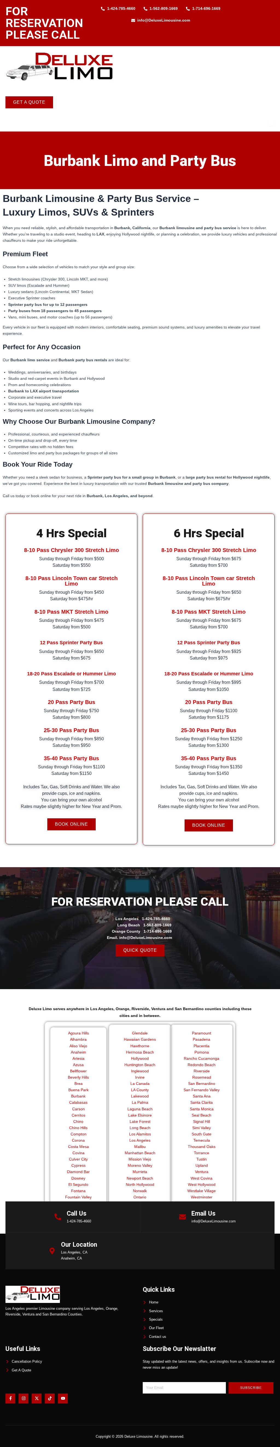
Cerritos (78, 1115)
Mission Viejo (140, 1159)
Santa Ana (202, 1096)
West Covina (201, 1178)
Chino (78, 1121)
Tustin (201, 1159)
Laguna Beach (140, 1109)
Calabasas (78, 1102)
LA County (140, 1090)
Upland (202, 1165)
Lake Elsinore (140, 1115)
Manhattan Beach (140, 1153)
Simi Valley (201, 1128)
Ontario (139, 1197)
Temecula (201, 1140)
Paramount (201, 1033)
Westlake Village (201, 1191)
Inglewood (140, 1071)
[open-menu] (272, 123)
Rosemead (201, 1077)
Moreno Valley (140, 1165)
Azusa (78, 1065)
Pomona (201, 1052)
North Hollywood (140, 1184)
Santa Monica (202, 1109)
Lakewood (140, 1096)
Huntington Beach (139, 1065)
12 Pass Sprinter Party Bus (71, 642)
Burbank (78, 1096)
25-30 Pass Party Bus (71, 730)
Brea (78, 1083)
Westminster (201, 1197)
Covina (78, 1153)
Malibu (140, 1146)
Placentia (201, 1046)
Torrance (201, 1153)
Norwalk (140, 1191)
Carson (78, 1109)
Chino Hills (78, 1128)
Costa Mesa (78, 1146)
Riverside (202, 1071)
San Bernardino (201, 1083)
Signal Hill (201, 1121)
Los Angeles (139, 1140)
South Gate (201, 1134)
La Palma (140, 1102)
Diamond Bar (78, 1171)
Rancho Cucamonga (201, 1058)
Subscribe (251, 1388)
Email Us (203, 1213)
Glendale (140, 1033)
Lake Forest (140, 1121)
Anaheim (78, 1052)
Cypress (78, 1165)
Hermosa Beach (140, 1052)
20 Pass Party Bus (71, 702)
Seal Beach (201, 1115)
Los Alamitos (140, 1134)
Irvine (140, 1077)
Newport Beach (140, 1178)
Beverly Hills (78, 1077)
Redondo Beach (201, 1065)
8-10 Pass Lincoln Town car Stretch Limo (71, 581)
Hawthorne (139, 1046)
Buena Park (78, 1090)
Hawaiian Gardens (140, 1039)
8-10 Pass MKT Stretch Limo (71, 612)
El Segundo (78, 1184)
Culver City (78, 1159)
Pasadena (201, 1039)
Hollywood (140, 1058)
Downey (78, 1178)
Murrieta (140, 1171)
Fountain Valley (78, 1197)
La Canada (140, 1083)
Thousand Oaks (201, 1146)
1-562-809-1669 (157, 925)
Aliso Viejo (78, 1046)
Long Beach (140, 1128)
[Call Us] (57, 1216)
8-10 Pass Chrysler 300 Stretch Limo (71, 550)
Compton (78, 1134)
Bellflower (78, 1071)
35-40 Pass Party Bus (71, 758)
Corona (78, 1140)
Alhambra (78, 1039)
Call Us (76, 1213)
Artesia (78, 1058)
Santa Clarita (201, 1102)
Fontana (78, 1191)
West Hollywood (201, 1184)
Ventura (201, 1171)
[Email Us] (182, 1216)
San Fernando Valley (201, 1090)
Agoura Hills (78, 1033)
